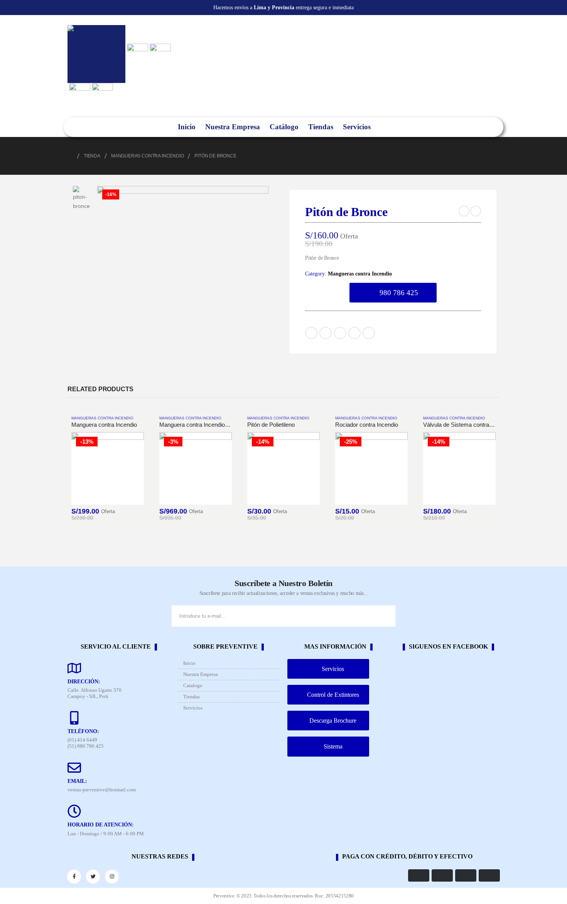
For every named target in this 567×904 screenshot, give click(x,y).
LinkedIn (340, 333)
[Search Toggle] (385, 127)
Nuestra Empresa (232, 126)
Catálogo (284, 126)
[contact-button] (387, 616)
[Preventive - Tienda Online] (96, 54)
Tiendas (320, 126)
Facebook (311, 333)
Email (369, 333)
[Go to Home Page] (70, 156)
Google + (354, 333)
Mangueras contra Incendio (360, 273)
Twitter (325, 333)
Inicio (187, 126)
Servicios (357, 126)
